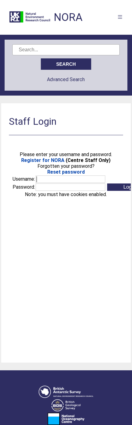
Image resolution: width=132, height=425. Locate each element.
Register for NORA (42, 160)
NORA (68, 17)
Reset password (66, 172)
